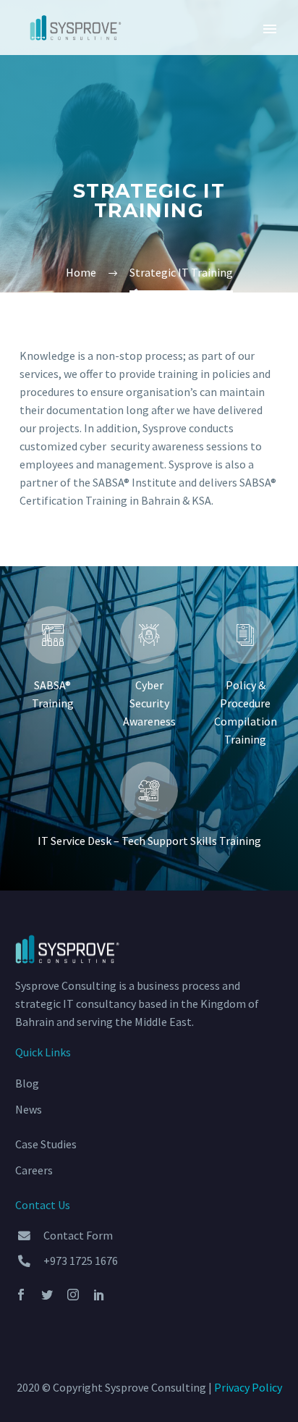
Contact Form (78, 1235)
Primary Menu (270, 29)
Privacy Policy (248, 1387)
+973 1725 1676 (80, 1260)
